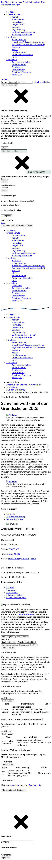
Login (3, 223)
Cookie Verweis (8, 648)
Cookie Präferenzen (26, 614)
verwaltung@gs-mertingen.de (22, 558)
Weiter (4, 148)
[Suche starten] (34, 82)
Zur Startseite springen (12, 2)
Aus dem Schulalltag (15, 390)
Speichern (21, 790)
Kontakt (10, 587)
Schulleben (17, 286)
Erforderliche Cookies (26, 642)
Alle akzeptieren (8, 637)
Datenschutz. (35, 785)
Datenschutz (12, 593)
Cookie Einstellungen (16, 598)
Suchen (4, 82)
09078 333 (14, 549)
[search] (20, 82)
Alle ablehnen (22, 637)
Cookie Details (7, 701)
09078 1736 (14, 554)
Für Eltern (16, 260)
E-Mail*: (5, 842)
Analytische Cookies (28, 645)
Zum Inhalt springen (32, 2)
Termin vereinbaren (9, 85)
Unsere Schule (18, 235)
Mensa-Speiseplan (14, 519)
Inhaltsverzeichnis (14, 595)
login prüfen (6, 216)
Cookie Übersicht (8, 642)
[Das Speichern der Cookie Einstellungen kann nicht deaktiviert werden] (2, 698)
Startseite (10, 514)
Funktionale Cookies (10, 645)
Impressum (11, 590)
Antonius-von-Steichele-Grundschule (23, 385)
